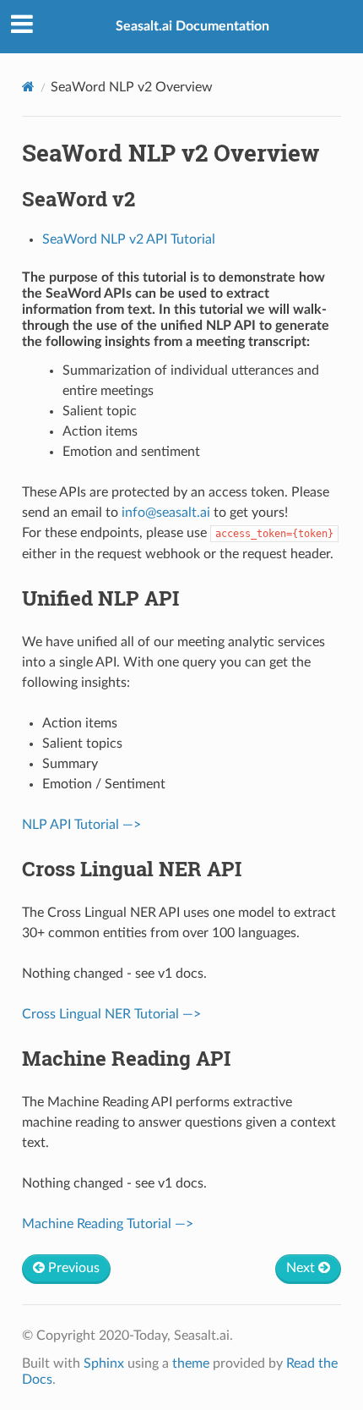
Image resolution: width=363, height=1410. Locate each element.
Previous (72, 1268)
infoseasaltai (166, 512)
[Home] (28, 87)
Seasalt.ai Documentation (192, 26)
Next (302, 1268)
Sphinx (104, 1363)
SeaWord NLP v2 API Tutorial (128, 239)
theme (190, 1363)
